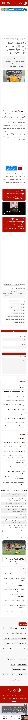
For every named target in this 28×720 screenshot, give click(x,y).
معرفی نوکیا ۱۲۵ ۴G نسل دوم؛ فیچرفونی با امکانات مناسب (13, 611)
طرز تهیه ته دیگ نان (19, 310)
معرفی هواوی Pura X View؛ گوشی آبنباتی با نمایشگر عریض (15, 595)
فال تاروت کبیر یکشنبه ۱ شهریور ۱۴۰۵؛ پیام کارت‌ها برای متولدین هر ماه (13, 477)
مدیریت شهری (23, 698)
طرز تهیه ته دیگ (14, 301)
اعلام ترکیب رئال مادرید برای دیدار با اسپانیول (14, 396)
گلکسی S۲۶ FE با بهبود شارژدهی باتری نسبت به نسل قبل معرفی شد (14, 590)
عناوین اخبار (13, 695)
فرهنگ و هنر (6, 695)
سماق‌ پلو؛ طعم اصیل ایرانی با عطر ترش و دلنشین (14, 229)
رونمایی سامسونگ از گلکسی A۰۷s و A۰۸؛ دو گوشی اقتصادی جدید (14, 601)
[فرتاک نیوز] (20, 5)
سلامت (3, 698)
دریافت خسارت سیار (22, 659)
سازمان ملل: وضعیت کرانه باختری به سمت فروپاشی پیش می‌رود (15, 466)
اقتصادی (15, 698)
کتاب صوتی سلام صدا (10, 643)
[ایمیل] (8, 296)
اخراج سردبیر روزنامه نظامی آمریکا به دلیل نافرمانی (13, 442)
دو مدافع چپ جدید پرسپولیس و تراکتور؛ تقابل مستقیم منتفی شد (14, 414)
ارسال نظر (14, 353)
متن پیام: (22, 356)
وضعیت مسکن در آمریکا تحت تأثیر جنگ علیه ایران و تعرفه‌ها (13, 483)
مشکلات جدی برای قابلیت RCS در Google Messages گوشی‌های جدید (15, 584)
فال (25, 633)
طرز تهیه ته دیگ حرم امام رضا (17, 307)
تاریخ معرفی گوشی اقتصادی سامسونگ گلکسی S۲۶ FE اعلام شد (13, 606)
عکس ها (20, 537)
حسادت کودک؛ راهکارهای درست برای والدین (15, 222)
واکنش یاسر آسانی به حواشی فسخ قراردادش (14, 422)
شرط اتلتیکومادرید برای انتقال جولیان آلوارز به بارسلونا (14, 386)
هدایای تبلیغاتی (11, 659)
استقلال (12, 633)
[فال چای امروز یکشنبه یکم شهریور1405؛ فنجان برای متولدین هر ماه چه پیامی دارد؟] (24, 708)
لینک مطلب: (23, 284)
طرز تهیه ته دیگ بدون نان (18, 313)
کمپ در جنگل (5, 674)
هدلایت (24, 654)
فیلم (10, 291)
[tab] (20, 538)
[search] (3, 3)
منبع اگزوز (11, 648)
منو (10, 3)
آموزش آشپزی (15, 628)
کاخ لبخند (18, 654)
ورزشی (9, 698)
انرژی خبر (13, 664)
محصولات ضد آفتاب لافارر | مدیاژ (19, 680)
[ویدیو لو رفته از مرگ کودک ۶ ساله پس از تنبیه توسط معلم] (19, 168)
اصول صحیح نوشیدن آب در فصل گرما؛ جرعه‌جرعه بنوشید (14, 197)
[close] (25, 705)
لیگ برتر (6, 633)
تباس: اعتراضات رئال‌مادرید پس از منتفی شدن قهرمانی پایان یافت (14, 461)
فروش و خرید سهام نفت (21, 648)
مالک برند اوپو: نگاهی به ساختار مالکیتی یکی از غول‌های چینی (14, 573)
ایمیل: (22, 344)
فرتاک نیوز (17, 111)
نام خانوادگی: (21, 336)
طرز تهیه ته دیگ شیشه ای (18, 304)
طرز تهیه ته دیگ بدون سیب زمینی (16, 316)
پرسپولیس (19, 633)
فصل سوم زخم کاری (22, 643)
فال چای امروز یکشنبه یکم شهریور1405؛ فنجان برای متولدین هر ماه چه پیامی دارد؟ (12, 709)
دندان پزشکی (10, 654)
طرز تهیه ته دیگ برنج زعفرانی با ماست (15, 319)
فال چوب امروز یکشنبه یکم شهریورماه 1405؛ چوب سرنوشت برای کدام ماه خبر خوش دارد (11, 718)
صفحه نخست (22, 695)
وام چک (4, 648)
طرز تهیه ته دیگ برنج (19, 322)
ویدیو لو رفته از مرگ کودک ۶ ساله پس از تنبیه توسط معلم (11, 168)
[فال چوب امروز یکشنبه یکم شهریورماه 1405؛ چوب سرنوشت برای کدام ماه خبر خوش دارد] (24, 717)
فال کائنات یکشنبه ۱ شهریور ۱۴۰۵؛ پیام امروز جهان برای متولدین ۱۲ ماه (13, 472)
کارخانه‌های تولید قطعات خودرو (19, 669)
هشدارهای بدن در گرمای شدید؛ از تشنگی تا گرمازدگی (14, 225)
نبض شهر (7, 638)
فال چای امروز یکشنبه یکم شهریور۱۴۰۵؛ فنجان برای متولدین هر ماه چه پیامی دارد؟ (13, 446)
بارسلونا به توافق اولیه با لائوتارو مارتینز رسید (14, 418)
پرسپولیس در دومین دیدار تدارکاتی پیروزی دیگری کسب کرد (13, 404)
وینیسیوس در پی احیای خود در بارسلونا (15, 409)
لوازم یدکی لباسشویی (21, 674)
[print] (5, 296)
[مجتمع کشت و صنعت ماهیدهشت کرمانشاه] (14, 9)
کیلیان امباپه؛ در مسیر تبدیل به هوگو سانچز (14, 438)
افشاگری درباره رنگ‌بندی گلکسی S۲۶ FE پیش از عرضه (14, 579)
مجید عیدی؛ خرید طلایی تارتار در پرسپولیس (14, 400)
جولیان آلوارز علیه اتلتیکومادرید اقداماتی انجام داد (13, 451)
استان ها (14, 701)
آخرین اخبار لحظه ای (22, 664)
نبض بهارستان (23, 638)
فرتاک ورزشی (23, 628)
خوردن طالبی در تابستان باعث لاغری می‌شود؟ (15, 194)
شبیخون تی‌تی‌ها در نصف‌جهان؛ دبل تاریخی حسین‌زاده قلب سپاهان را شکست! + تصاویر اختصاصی (15, 559)
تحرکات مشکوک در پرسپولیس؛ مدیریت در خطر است (14, 392)
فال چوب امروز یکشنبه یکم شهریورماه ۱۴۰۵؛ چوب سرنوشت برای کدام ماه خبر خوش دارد (13, 456)
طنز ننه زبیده (15, 638)
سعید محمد (6, 628)
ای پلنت (12, 674)
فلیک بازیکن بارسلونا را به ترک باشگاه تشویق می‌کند (14, 426)
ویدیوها (8, 537)
